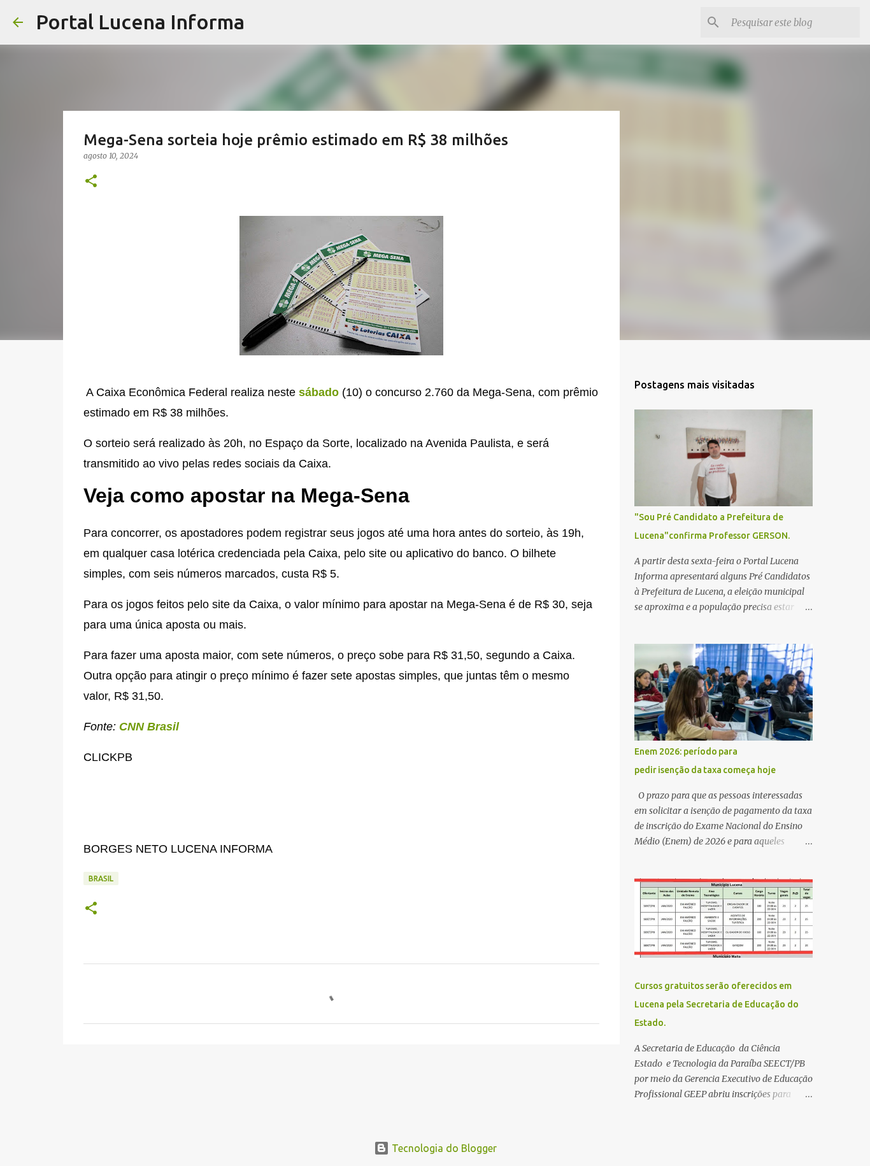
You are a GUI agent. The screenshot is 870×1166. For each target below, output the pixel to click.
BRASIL (101, 878)
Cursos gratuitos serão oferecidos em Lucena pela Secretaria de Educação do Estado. (716, 1004)
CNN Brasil (149, 726)
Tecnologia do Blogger (443, 1148)
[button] (91, 181)
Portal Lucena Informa (140, 21)
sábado (319, 392)
